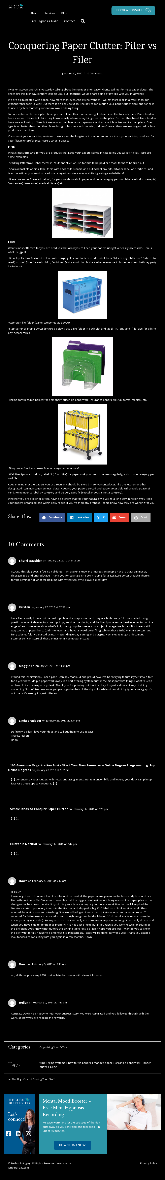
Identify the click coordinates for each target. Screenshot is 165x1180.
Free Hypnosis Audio (44, 21)
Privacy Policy (148, 1163)
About (34, 13)
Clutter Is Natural (23, 844)
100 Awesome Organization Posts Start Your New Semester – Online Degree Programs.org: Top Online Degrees (81, 768)
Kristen (24, 607)
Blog (64, 13)
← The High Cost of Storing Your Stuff (31, 1079)
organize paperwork (127, 1063)
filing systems (56, 1063)
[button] (83, 21)
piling (53, 1067)
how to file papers (79, 1063)
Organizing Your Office (53, 1047)
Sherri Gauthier (30, 561)
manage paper (103, 1063)
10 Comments (94, 74)
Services (49, 13)
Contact (69, 21)
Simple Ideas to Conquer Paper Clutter (39, 809)
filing (42, 1063)
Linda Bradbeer (30, 721)
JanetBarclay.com (18, 1168)
